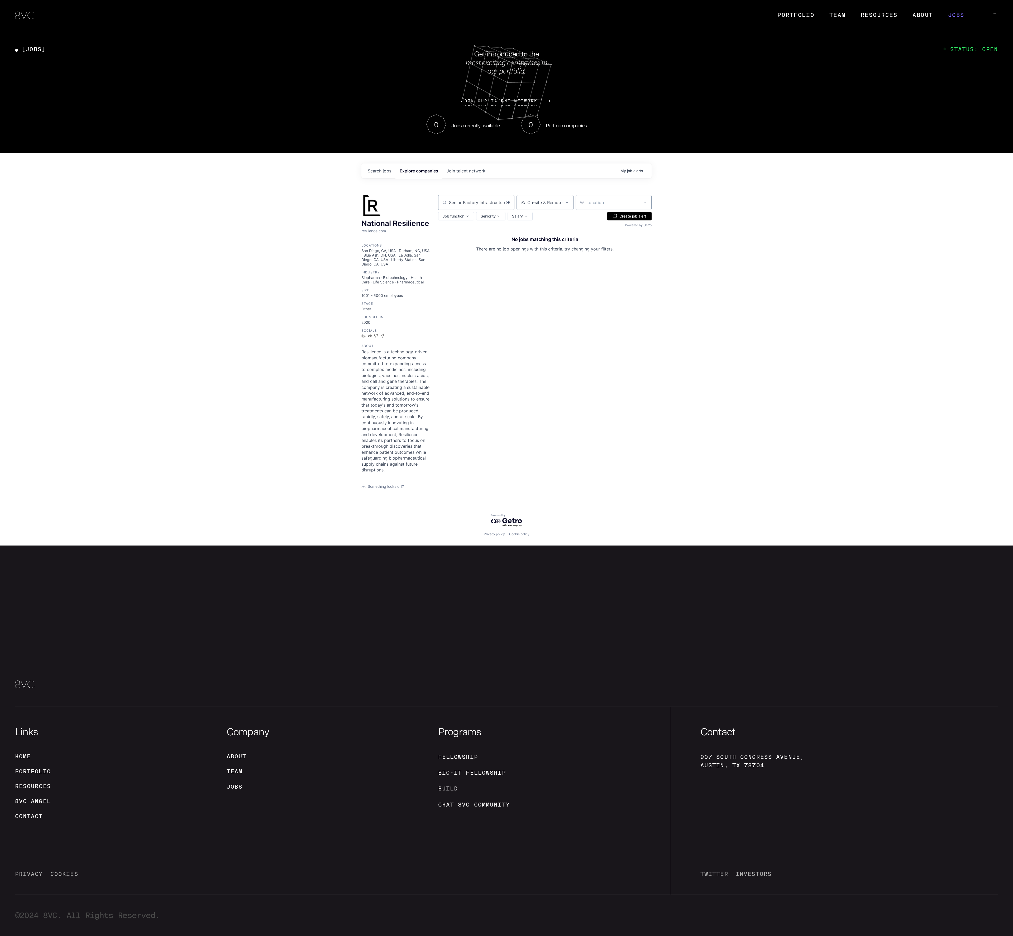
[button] (456, 216)
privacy (29, 874)
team (235, 771)
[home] (24, 16)
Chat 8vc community (474, 804)
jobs (379, 170)
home (23, 756)
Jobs (956, 15)
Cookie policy (519, 534)
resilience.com (373, 231)
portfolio (33, 771)
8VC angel (33, 801)
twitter (714, 874)
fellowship (458, 757)
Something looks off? (386, 486)
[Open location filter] (645, 202)
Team (837, 15)
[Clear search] (507, 202)
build (448, 788)
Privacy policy (494, 534)
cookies (64, 874)
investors (754, 874)
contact (29, 816)
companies (419, 170)
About (922, 15)
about (237, 756)
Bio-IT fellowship (472, 772)
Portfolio (795, 15)
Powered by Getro (638, 225)
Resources (879, 15)
